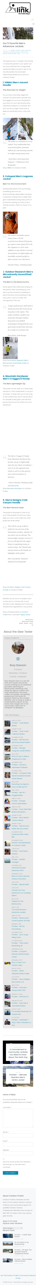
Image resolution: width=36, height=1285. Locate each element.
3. (18, 274)
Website (6, 1150)
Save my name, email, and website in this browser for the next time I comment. (16, 1164)
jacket (21, 623)
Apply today (25, 615)
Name (5, 1132)
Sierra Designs (12, 53)
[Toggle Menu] (32, 19)
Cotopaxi (18, 50)
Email (5, 1141)
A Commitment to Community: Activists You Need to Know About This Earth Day (18, 1053)
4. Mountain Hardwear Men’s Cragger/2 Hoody (16, 377)
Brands (13, 50)
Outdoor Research (14, 52)
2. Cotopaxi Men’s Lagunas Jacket (18, 177)
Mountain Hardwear (14, 488)
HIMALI (9, 168)
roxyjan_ (20, 707)
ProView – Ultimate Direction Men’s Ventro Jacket (18, 1077)
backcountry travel (27, 621)
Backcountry (29, 619)
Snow (18, 53)
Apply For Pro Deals (10, 1221)
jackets (26, 623)
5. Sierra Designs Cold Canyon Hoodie (15, 501)
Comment (7, 1107)
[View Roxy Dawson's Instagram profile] (18, 659)
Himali (23, 50)
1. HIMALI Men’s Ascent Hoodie (15, 84)
